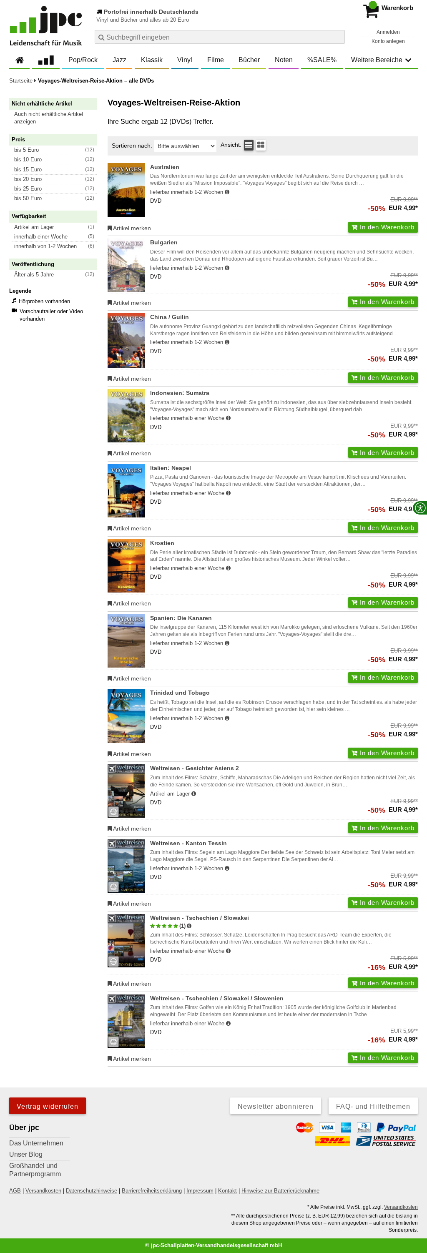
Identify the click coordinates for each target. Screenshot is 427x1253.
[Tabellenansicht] (249, 145)
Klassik (152, 59)
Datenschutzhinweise (91, 1191)
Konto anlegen (388, 41)
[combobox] (220, 37)
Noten (284, 59)
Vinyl (184, 59)
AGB (15, 1191)
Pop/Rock (83, 59)
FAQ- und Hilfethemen (373, 1106)
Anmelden (388, 32)
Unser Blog (26, 1154)
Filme (215, 59)
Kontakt (227, 1191)
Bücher (249, 59)
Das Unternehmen (36, 1143)
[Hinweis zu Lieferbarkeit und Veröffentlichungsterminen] (227, 192)
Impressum (200, 1191)
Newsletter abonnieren (276, 1106)
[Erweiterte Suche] (337, 36)
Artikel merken (131, 228)
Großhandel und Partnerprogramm (35, 1170)
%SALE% (322, 59)
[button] (56, 118)
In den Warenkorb (386, 227)
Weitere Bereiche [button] (376, 59)
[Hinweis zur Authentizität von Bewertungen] (189, 926)
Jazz (119, 59)
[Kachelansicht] (261, 145)
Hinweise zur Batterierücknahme (280, 1191)
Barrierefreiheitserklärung (152, 1191)
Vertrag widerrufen (47, 1106)
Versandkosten (43, 1191)
